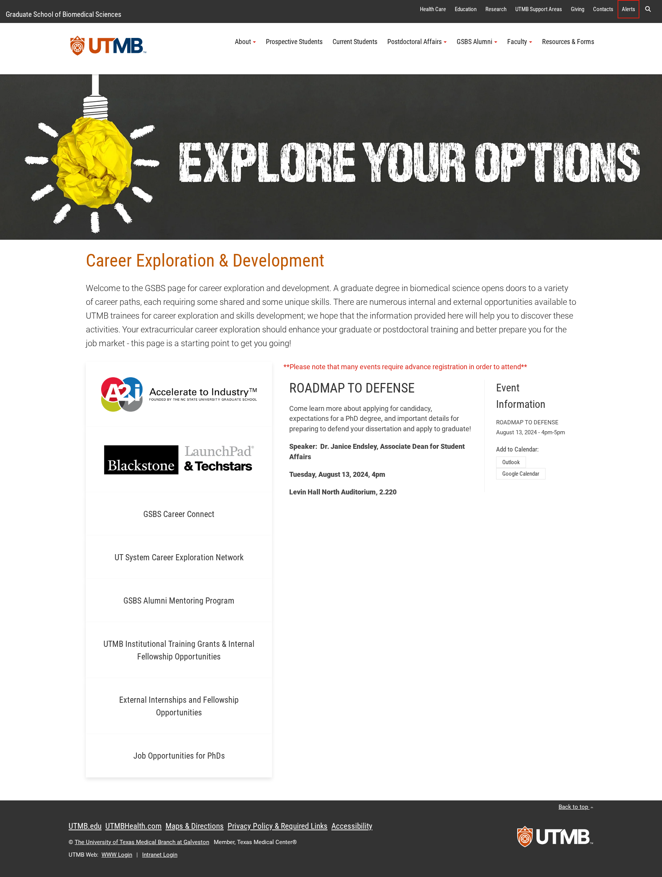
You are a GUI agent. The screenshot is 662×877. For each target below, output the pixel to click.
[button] (647, 9)
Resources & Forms (568, 42)
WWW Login (117, 854)
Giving (577, 9)
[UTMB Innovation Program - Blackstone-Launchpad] (179, 459)
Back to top (574, 806)
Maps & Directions (195, 826)
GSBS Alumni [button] (474, 42)
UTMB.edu (85, 826)
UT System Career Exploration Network (179, 557)
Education (466, 9)
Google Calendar (520, 473)
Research (495, 9)
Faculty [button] (517, 42)
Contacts (603, 9)
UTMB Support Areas (538, 9)
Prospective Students (294, 42)
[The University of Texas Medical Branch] (108, 48)
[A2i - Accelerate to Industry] (179, 394)
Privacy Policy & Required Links (278, 826)
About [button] (243, 42)
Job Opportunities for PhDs (179, 756)
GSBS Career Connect (179, 514)
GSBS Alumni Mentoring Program (178, 600)
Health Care (433, 9)
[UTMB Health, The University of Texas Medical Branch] (555, 839)
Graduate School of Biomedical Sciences (63, 14)
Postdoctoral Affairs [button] (414, 42)
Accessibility (351, 826)
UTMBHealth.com (133, 826)
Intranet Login (159, 854)
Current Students (355, 42)
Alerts (628, 9)
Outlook (511, 462)
